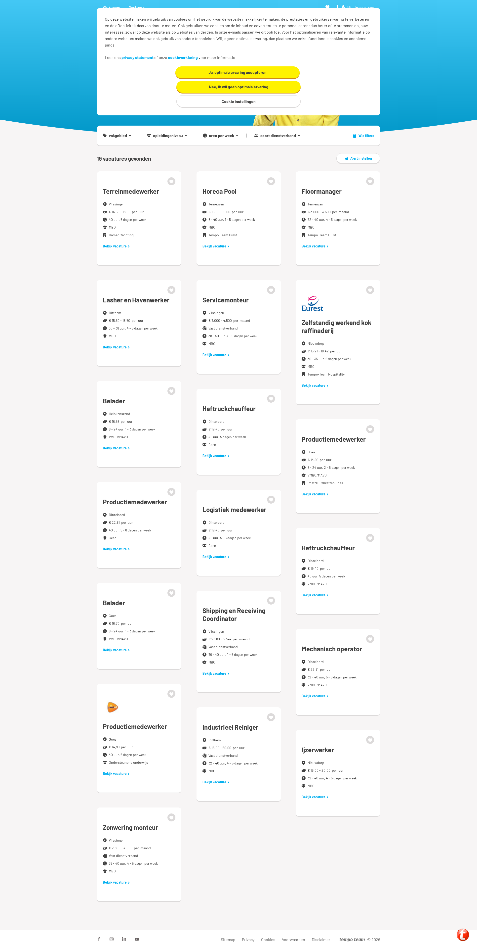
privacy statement (137, 57)
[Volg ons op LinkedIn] (124, 939)
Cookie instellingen (239, 101)
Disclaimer (321, 939)
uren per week (221, 136)
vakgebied (118, 136)
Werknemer (111, 7)
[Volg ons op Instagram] (112, 939)
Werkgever (137, 7)
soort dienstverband (278, 136)
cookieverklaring (183, 57)
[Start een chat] (463, 935)
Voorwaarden (293, 939)
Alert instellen (361, 158)
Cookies (268, 939)
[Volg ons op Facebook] (99, 939)
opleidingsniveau (168, 136)
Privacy (248, 939)
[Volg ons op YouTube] (137, 939)
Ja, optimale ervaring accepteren (237, 72)
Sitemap (228, 939)
